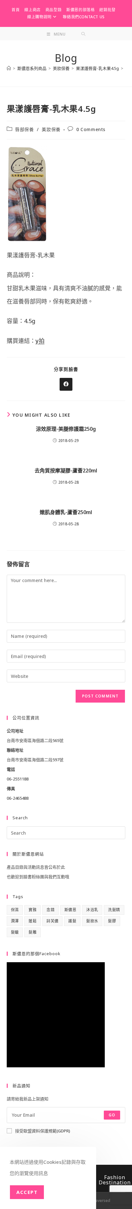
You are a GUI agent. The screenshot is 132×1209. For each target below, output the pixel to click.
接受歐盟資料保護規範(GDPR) (42, 1131)
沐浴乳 (92, 910)
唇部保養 (24, 129)
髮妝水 (92, 921)
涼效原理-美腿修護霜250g (66, 428)
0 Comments (90, 129)
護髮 (72, 921)
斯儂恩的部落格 (80, 10)
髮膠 (112, 921)
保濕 (15, 910)
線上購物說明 (39, 17)
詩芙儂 (52, 921)
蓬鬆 (33, 921)
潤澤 (15, 921)
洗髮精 (114, 910)
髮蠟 (15, 932)
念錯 (50, 910)
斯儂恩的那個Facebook (36, 953)
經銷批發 (107, 10)
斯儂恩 (70, 910)
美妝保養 (51, 129)
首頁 (16, 10)
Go (112, 1115)
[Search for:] (83, 34)
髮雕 (33, 932)
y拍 (40, 341)
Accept (26, 1192)
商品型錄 (53, 10)
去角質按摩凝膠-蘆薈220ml (66, 470)
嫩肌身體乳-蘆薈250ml (66, 512)
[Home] (9, 68)
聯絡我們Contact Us (83, 17)
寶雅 (33, 910)
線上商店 (32, 10)
